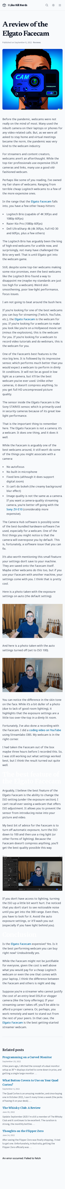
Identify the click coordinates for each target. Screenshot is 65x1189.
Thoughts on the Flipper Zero (23, 1131)
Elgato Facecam (41, 201)
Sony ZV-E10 (14, 509)
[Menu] (60, 5)
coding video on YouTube (45, 730)
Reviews (37, 42)
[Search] (47, 5)
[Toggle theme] (53, 5)
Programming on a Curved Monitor (27, 1057)
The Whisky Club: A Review (21, 1108)
